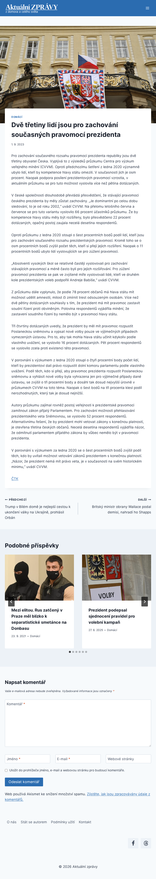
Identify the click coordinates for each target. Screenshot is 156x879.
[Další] (144, 601)
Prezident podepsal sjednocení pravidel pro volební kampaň (112, 616)
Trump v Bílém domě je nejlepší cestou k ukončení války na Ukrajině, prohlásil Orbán (37, 509)
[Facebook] (133, 843)
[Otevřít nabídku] (147, 8)
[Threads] (146, 843)
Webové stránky (121, 759)
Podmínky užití (63, 822)
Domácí (16, 116)
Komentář (16, 704)
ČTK (14, 479)
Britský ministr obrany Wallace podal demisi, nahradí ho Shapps (121, 506)
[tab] (70, 652)
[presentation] (39, 578)
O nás (11, 822)
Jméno (14, 759)
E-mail (63, 759)
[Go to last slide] (11, 601)
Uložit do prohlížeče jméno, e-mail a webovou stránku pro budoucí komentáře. (67, 770)
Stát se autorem (34, 822)
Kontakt (85, 822)
